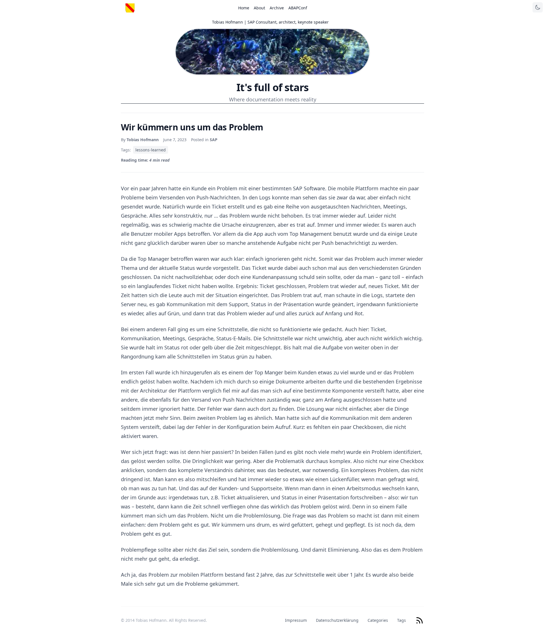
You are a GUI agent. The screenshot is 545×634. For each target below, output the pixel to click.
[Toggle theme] (538, 7)
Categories (378, 620)
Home (243, 8)
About (259, 8)
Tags (401, 620)
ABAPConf (297, 8)
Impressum (296, 620)
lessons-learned (150, 150)
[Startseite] (130, 7)
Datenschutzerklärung (337, 620)
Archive (277, 8)
